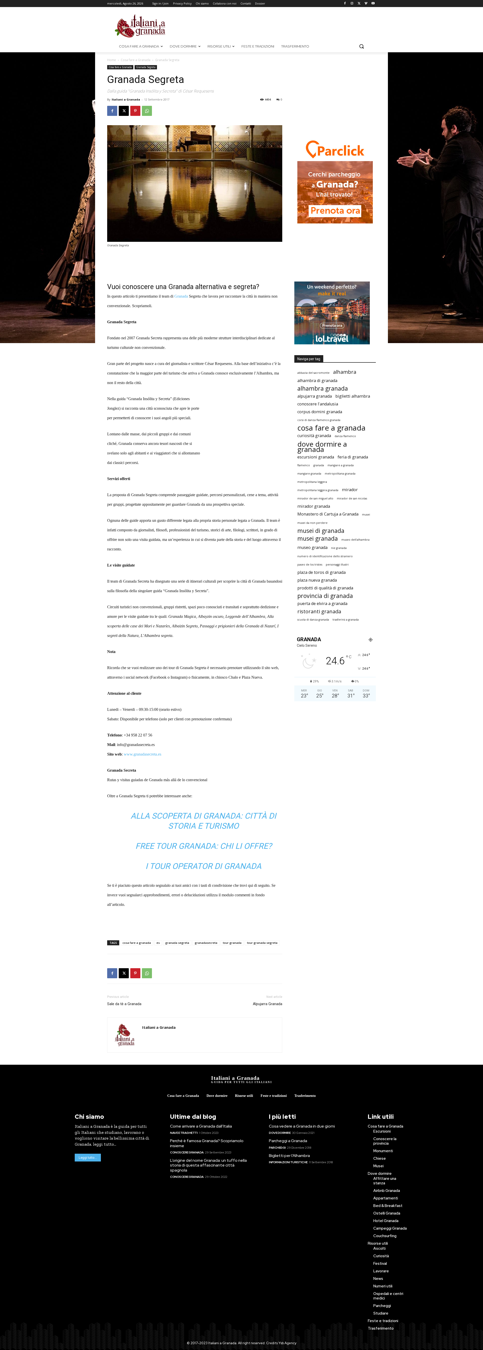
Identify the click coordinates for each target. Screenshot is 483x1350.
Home (111, 60)
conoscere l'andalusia (317, 404)
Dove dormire (280, 1133)
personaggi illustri (337, 564)
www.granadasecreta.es (142, 754)
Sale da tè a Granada (124, 1004)
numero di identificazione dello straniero (325, 556)
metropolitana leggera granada (317, 490)
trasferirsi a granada (346, 619)
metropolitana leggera (312, 482)
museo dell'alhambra (355, 539)
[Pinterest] (135, 111)
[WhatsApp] (147, 111)
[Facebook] (345, 4)
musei (366, 514)
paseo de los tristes (309, 564)
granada (318, 465)
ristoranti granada (319, 611)
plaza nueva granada (317, 580)
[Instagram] (352, 4)
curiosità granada (314, 435)
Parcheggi (277, 1148)
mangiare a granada (341, 465)
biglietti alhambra (352, 396)
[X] (359, 4)
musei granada (317, 538)
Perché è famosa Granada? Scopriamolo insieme (207, 1143)
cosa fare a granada (137, 943)
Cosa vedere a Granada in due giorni (302, 1126)
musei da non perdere (312, 523)
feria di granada (353, 457)
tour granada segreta (262, 943)
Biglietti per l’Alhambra (289, 1155)
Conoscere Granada (187, 1152)
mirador (350, 489)
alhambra (344, 372)
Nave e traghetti (183, 1133)
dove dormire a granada (322, 446)
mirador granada (313, 506)
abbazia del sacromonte (313, 373)
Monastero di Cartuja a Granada (327, 514)
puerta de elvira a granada (322, 603)
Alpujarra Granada (267, 1004)
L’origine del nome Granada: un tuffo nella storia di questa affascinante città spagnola (208, 1165)
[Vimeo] (366, 4)
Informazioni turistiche (288, 1162)
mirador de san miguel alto (315, 498)
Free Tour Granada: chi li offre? (203, 846)
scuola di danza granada (313, 619)
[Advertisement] (284, 25)
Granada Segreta (145, 67)
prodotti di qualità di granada (325, 588)
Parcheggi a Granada (288, 1140)
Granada (181, 296)
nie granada (339, 548)
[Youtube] (373, 4)
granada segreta (177, 943)
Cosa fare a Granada (135, 60)
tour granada (232, 943)
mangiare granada (309, 473)
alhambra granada (322, 388)
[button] (361, 46)
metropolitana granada (340, 473)
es (158, 943)
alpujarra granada (314, 396)
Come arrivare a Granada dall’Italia (201, 1126)
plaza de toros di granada (321, 572)
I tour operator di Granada (203, 866)
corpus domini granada (319, 411)
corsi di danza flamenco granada (318, 420)
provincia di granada (325, 595)
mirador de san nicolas (352, 498)
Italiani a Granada (126, 99)
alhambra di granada (317, 380)
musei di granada (320, 530)
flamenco (303, 465)
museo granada (312, 547)
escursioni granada (315, 457)
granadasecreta (206, 943)
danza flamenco (345, 436)
